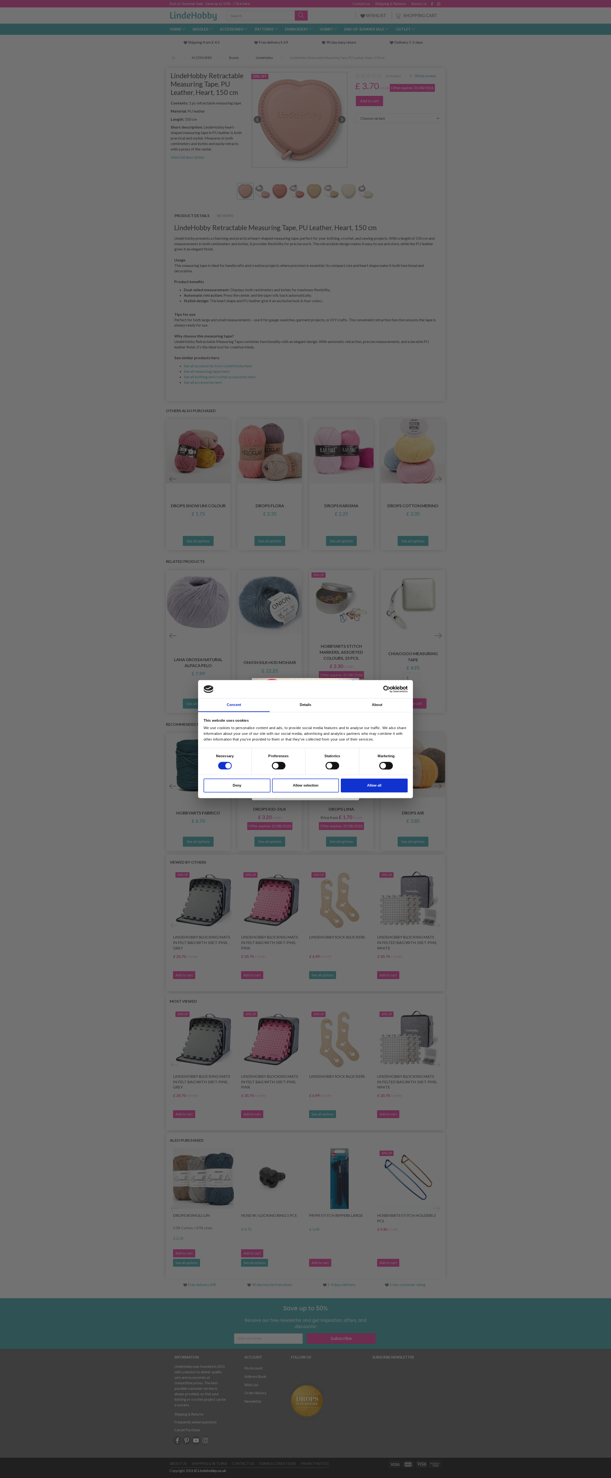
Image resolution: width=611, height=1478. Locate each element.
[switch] (278, 765)
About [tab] (377, 705)
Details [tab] (305, 705)
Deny (237, 785)
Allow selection (305, 785)
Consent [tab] (234, 705)
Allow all (374, 785)
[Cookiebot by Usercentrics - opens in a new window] (387, 689)
